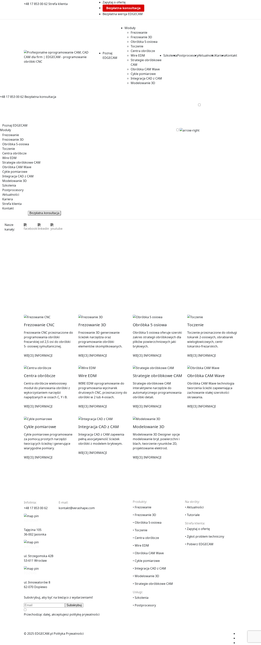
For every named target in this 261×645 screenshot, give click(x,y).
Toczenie (137, 46)
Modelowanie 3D (143, 83)
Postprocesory (187, 55)
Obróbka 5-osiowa (144, 42)
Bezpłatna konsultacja (123, 8)
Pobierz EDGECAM (200, 544)
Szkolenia (170, 55)
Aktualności (206, 55)
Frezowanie (139, 32)
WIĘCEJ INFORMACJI (38, 355)
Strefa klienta (58, 4)
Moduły (130, 28)
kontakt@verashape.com (77, 508)
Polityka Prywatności (69, 633)
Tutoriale (193, 515)
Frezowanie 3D (141, 37)
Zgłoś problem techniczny (205, 536)
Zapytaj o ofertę (114, 2)
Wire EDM (138, 55)
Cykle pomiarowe (143, 74)
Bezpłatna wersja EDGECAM (123, 14)
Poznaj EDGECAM (15, 125)
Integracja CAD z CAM (146, 78)
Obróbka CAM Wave (145, 69)
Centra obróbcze (143, 51)
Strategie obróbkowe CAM (21, 162)
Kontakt (231, 55)
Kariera (220, 55)
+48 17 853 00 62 (36, 4)
